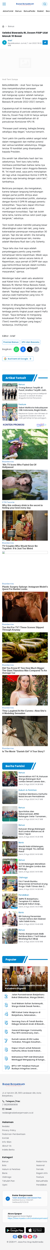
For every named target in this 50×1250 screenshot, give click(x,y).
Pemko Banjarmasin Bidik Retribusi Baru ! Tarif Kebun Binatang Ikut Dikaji (32, 936)
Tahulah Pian (8, 1181)
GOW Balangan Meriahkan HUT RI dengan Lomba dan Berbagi (32, 866)
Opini (4, 1184)
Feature (22, 404)
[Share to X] (29, 349)
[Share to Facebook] (23, 349)
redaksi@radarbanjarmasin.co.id (17, 1112)
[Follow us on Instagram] (25, 1236)
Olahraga (23, 877)
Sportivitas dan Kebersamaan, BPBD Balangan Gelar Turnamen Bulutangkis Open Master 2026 (32, 816)
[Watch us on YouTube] (30, 1236)
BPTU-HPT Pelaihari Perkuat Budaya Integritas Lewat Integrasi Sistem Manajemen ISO (28, 1069)
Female (40, 1169)
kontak (5, 1138)
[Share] (45, 42)
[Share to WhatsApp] (16, 349)
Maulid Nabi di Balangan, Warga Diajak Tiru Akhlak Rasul (31, 849)
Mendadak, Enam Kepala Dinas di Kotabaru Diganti (25, 987)
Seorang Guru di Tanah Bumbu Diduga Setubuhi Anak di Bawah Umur (28, 1024)
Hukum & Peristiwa (28, 790)
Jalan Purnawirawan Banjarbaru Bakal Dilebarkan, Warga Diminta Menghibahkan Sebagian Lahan (28, 997)
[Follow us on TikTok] (35, 1236)
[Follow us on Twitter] (20, 1236)
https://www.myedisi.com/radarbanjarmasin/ (28, 1218)
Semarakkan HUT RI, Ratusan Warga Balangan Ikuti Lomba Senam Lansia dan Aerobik (33, 780)
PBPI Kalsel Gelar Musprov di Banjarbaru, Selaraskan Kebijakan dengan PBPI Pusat (26, 1015)
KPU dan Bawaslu (30, 342)
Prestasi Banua (10, 342)
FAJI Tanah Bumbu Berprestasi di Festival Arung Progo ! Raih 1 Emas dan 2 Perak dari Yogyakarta (33, 885)
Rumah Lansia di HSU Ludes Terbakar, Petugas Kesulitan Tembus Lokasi (26, 1042)
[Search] (45, 4)
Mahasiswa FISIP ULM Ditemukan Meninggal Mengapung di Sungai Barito (28, 1060)
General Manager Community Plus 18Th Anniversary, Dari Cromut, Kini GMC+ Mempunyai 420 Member (27, 1034)
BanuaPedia (42, 1181)
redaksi (5, 1126)
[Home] (3, 26)
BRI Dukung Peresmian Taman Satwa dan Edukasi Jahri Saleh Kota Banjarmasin (32, 920)
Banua (11, 26)
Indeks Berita (8, 1149)
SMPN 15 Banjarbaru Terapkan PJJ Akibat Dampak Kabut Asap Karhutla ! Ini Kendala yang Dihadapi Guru (32, 903)
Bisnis (21, 842)
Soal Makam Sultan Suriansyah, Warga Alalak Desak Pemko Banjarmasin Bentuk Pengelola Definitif (27, 1007)
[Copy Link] (36, 349)
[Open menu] (4, 4)
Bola (4, 1165)
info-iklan (6, 1142)
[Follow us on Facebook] (15, 1236)
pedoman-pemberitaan (13, 1134)
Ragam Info (42, 1173)
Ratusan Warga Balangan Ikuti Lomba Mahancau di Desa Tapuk (32, 831)
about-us (6, 1145)
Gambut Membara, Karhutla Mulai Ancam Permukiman (33, 795)
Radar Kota (41, 1161)
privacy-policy (9, 1130)
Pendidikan (24, 895)
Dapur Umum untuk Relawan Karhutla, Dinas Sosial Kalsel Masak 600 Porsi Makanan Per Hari (27, 1052)
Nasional (40, 1165)
